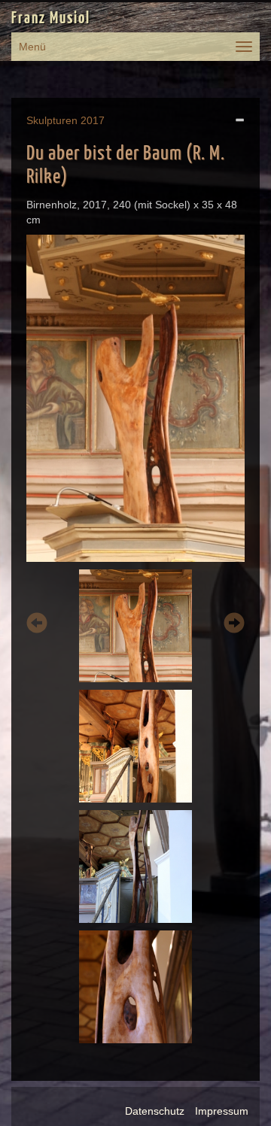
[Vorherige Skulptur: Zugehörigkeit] (36, 625)
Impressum (221, 1111)
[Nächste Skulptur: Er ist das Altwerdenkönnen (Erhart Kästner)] (234, 625)
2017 (93, 120)
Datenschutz (154, 1111)
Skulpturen (52, 120)
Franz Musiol (50, 19)
